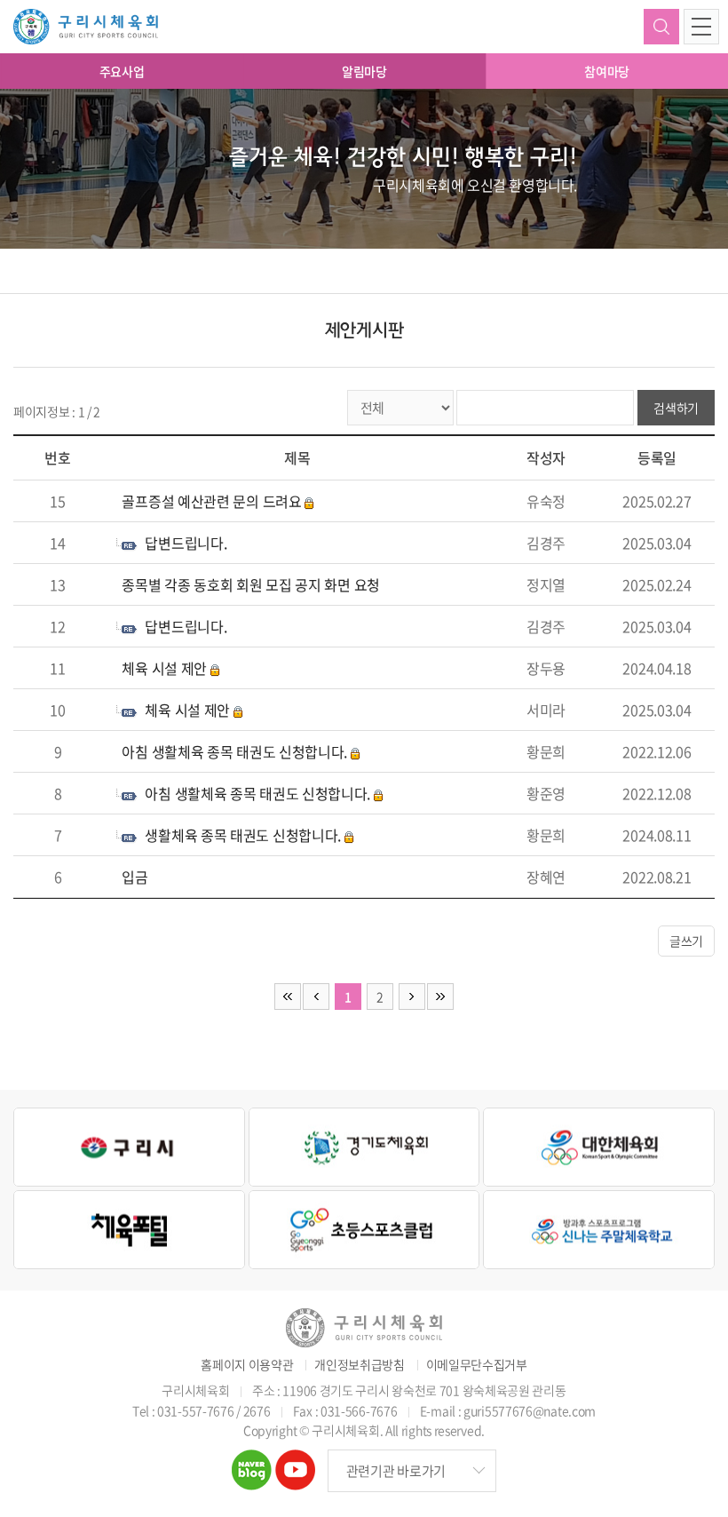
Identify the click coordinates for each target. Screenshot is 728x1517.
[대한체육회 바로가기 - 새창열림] (599, 1147)
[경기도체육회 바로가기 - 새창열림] (364, 1147)
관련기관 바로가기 (396, 1471)
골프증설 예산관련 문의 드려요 (211, 501)
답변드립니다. (185, 542)
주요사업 (122, 71)
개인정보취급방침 (359, 1364)
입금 (134, 876)
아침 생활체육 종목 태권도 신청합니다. (234, 751)
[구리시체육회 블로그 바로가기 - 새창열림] (252, 1461)
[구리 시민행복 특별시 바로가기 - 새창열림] (129, 1147)
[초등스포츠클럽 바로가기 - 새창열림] (364, 1229)
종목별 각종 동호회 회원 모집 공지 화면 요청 (251, 584)
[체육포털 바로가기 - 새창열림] (129, 1229)
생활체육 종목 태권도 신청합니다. (243, 835)
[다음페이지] (412, 996)
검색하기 (661, 26)
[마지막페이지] (440, 996)
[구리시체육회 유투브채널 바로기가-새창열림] (295, 1461)
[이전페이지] (316, 996)
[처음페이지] (287, 996)
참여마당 (606, 71)
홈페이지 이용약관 (247, 1364)
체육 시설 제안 (164, 668)
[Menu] (701, 26)
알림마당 (364, 71)
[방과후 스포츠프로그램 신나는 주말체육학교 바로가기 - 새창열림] (599, 1229)
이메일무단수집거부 (476, 1364)
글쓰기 (686, 940)
